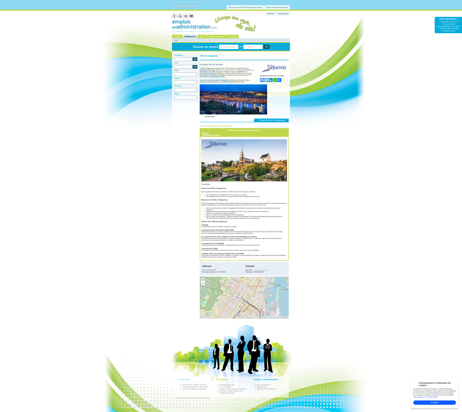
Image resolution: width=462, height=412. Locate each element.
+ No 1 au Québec (448, 24)
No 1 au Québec (225, 387)
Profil (176, 70)
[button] (203, 280)
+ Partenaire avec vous (448, 22)
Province (177, 86)
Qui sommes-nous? (263, 385)
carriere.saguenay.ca (260, 270)
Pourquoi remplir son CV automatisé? (195, 387)
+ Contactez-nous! (448, 31)
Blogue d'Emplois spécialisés (277, 7)
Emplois (177, 37)
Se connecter (283, 14)
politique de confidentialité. (428, 397)
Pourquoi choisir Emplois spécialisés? (233, 389)
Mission (205, 133)
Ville (241, 47)
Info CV (202, 37)
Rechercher (178, 55)
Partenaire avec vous (227, 385)
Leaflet (264, 318)
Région (177, 94)
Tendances (232, 37)
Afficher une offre (216, 37)
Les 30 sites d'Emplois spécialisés (194, 389)
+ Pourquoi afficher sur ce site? (448, 26)
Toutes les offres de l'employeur (272, 120)
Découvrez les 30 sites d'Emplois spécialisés (245, 7)
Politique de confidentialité (266, 389)
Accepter (434, 403)
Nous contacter (262, 387)
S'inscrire (270, 14)
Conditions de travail (211, 135)
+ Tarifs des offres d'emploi (448, 28)
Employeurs (190, 37)
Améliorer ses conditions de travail (194, 385)
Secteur (177, 78)
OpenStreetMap (275, 318)
